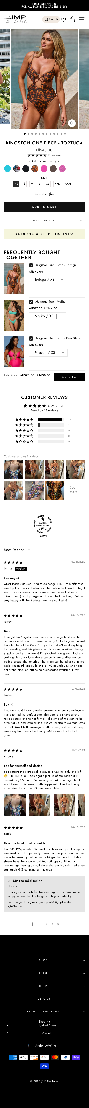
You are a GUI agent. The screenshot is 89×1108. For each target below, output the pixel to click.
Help (43, 986)
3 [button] (46, 924)
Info (43, 973)
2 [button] (39, 924)
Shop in (44, 1021)
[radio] (7, 170)
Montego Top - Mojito (50, 301)
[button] (37, 155)
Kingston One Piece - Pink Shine (58, 338)
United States (47, 1025)
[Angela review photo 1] (15, 805)
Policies (43, 999)
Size (41, 194)
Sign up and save (43, 1011)
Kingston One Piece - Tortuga (56, 265)
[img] (13, 562)
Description (44, 220)
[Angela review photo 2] (39, 805)
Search (53, 19)
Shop (43, 960)
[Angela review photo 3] (64, 805)
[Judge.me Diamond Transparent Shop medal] (43, 524)
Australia (48, 1033)
